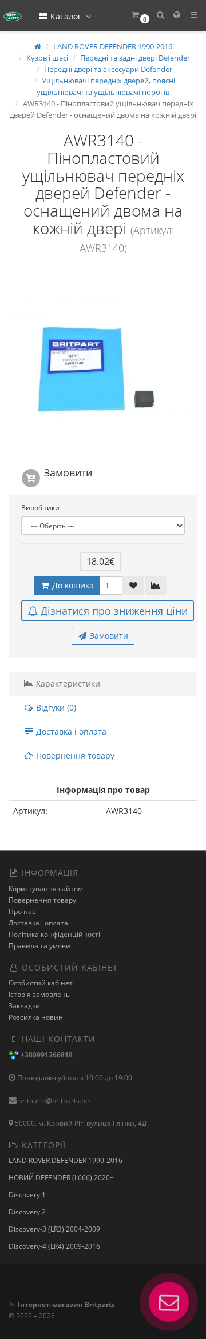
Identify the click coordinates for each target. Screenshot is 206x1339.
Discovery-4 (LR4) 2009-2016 (54, 1246)
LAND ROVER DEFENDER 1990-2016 (65, 1160)
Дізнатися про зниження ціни (114, 611)
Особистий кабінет (41, 983)
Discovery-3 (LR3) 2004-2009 (54, 1229)
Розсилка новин (36, 1017)
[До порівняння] (156, 585)
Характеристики (67, 683)
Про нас (22, 911)
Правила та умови (39, 946)
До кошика (72, 585)
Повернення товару (74, 755)
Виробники (40, 507)
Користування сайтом (46, 888)
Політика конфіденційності (54, 934)
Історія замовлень (39, 994)
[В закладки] (133, 585)
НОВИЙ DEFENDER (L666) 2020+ (61, 1177)
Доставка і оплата (70, 731)
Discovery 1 (27, 1195)
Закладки (24, 1006)
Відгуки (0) (55, 707)
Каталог (66, 16)
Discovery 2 (27, 1212)
